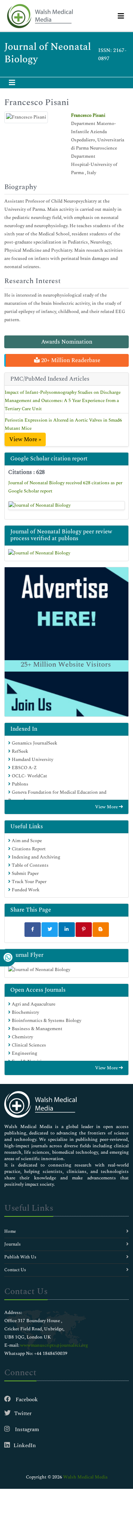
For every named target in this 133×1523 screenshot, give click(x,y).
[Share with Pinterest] (84, 930)
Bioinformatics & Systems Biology (46, 1020)
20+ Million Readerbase (70, 360)
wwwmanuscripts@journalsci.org (54, 1345)
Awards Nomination (66, 342)
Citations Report (28, 848)
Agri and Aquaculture (33, 1004)
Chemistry (22, 1036)
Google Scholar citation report (49, 458)
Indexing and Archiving (35, 857)
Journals (12, 1244)
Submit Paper (25, 873)
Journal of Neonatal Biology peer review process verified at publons (61, 535)
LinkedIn (24, 1445)
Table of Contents (30, 865)
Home (10, 1231)
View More (107, 806)
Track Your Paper (28, 881)
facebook (26, 1400)
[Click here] (66, 505)
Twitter (23, 1413)
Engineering (24, 1053)
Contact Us (15, 1270)
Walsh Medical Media (85, 1477)
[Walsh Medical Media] (39, 16)
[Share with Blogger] (101, 930)
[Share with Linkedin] (66, 930)
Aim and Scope (26, 840)
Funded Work (25, 889)
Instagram (26, 1429)
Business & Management (36, 1028)
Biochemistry (25, 1012)
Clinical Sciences (28, 1045)
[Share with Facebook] (32, 930)
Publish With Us (20, 1257)
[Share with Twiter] (49, 930)
